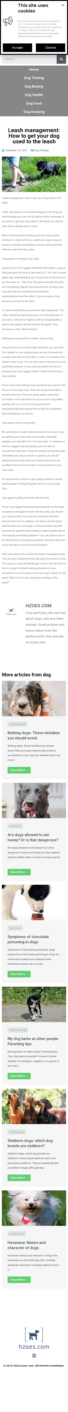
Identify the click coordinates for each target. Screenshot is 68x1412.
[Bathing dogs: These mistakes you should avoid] (34, 698)
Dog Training (41, 150)
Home (34, 69)
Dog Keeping (34, 112)
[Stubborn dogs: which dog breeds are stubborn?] (34, 1105)
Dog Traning (34, 78)
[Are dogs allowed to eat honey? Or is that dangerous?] (34, 800)
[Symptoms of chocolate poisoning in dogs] (34, 902)
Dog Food (34, 103)
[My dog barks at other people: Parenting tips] (34, 1004)
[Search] (61, 59)
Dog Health (34, 95)
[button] (17, 47)
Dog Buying (34, 86)
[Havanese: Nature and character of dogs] (34, 1207)
